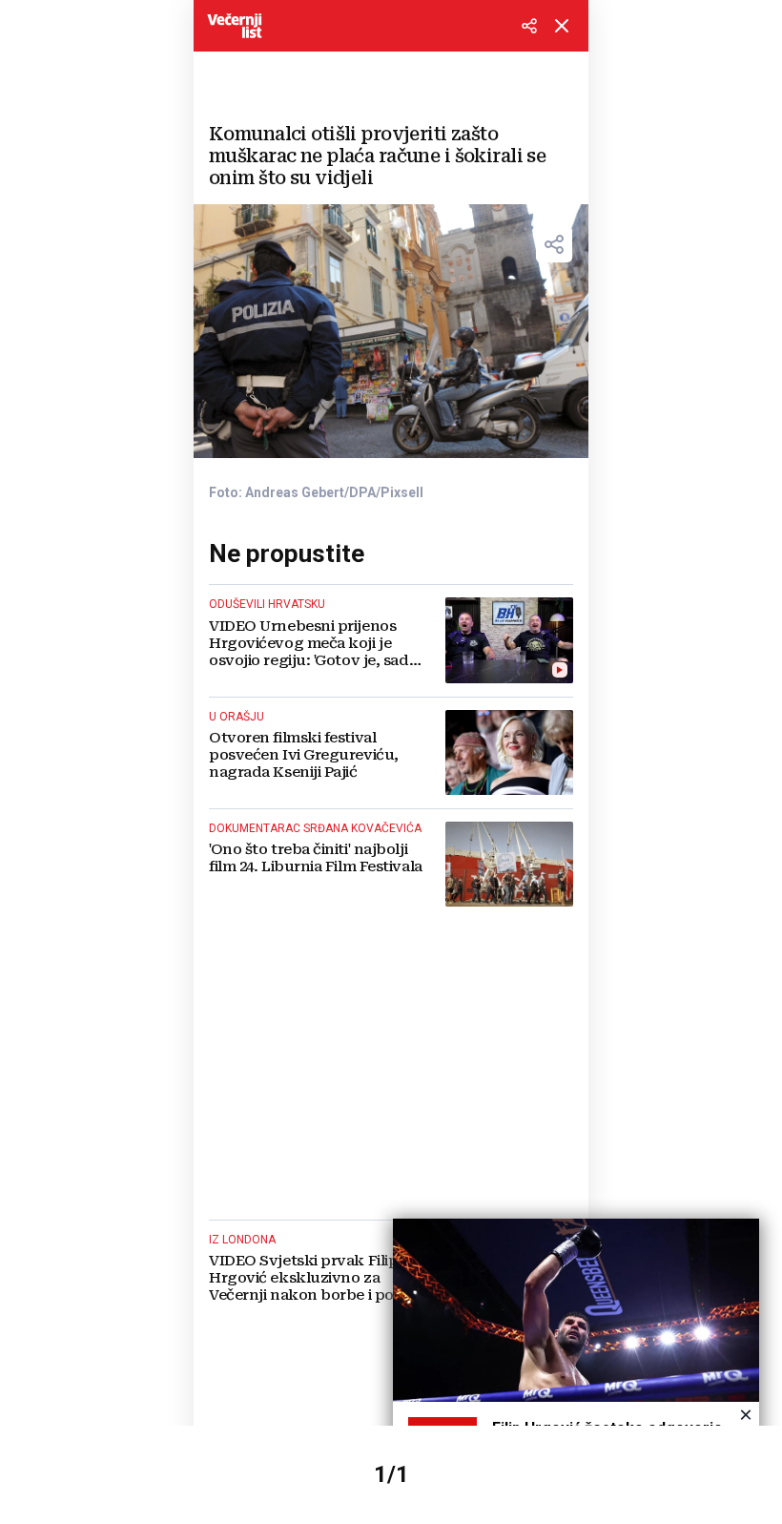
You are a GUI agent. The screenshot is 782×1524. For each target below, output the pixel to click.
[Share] (554, 244)
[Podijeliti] (529, 25)
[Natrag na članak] (561, 25)
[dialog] (576, 1360)
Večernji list (235, 26)
